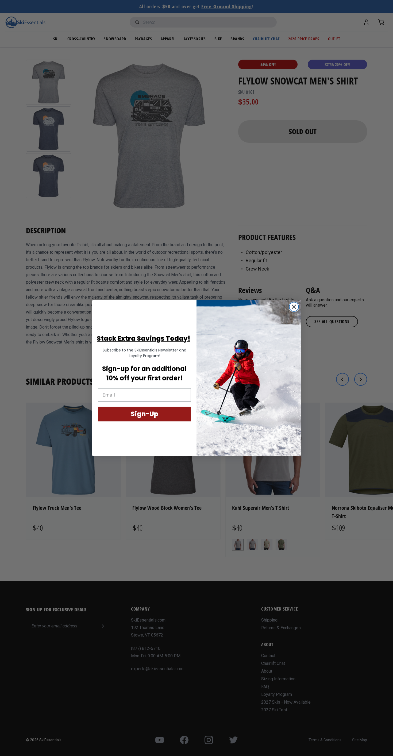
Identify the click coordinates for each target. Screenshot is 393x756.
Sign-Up (144, 414)
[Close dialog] (294, 306)
